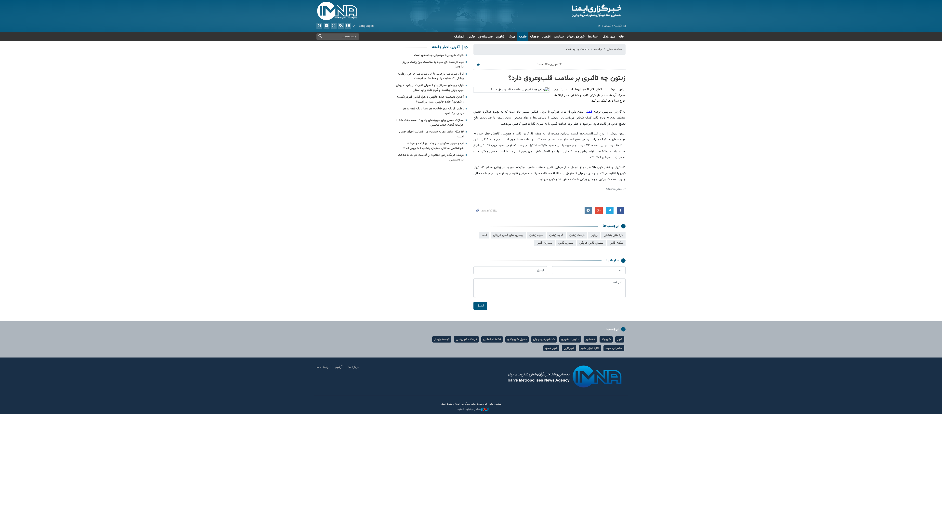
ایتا (319, 26)
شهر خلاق (551, 348)
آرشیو (348, 26)
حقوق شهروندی (517, 339)
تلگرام (326, 26)
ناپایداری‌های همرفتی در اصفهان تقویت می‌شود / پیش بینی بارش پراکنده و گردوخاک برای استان (430, 88)
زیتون (594, 235)
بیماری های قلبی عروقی (508, 235)
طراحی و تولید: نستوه (469, 409)
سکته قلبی (616, 242)
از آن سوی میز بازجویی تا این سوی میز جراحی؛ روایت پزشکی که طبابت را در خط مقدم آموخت (431, 76)
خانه (621, 36)
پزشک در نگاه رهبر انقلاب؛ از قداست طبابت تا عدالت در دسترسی (431, 157)
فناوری (500, 36)
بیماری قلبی (565, 242)
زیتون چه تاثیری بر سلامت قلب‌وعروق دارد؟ (567, 78)
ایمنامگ (459, 36)
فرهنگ (534, 36)
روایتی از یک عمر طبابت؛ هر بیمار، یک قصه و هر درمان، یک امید (433, 111)
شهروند (606, 339)
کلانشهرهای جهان (544, 339)
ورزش (511, 36)
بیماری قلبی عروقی (591, 242)
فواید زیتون (556, 235)
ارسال (480, 305)
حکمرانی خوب (613, 348)
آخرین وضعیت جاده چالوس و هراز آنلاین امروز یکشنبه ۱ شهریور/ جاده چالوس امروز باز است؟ (430, 99)
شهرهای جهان (576, 36)
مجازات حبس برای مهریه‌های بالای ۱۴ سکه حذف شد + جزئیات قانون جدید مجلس (430, 122)
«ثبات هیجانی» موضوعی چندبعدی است (439, 55)
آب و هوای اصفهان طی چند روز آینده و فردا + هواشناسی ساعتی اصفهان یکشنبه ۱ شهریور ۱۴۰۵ (433, 146)
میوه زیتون (536, 235)
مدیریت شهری (570, 339)
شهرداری (569, 348)
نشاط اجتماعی (492, 339)
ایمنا (576, 11)
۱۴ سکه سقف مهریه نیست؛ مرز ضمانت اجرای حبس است (431, 134)
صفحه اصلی (614, 49)
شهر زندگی (608, 36)
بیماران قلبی (544, 242)
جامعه (523, 36)
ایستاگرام (334, 26)
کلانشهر (590, 339)
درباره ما (353, 367)
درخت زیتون (577, 235)
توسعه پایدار (441, 339)
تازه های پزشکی (613, 235)
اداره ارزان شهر (590, 348)
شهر (619, 339)
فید (341, 26)
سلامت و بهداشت (577, 49)
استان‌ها (593, 36)
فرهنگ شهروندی (466, 339)
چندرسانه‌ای (485, 36)
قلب (484, 235)
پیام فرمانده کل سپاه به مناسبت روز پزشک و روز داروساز (433, 64)
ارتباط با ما (322, 367)
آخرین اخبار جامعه (446, 47)
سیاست (559, 36)
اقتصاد (546, 36)
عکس (471, 36)
